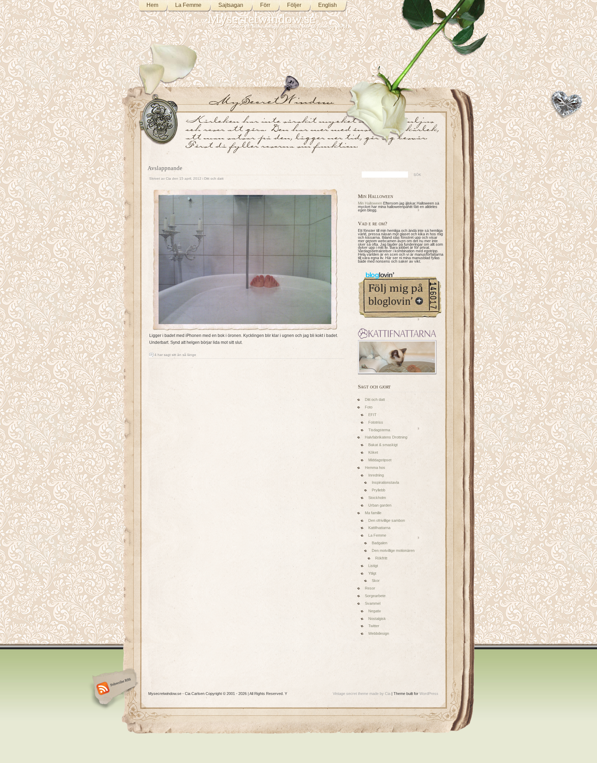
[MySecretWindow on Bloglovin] (400, 319)
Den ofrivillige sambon (386, 520)
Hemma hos (375, 467)
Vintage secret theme (350, 693)
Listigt (373, 566)
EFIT (372, 415)
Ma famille (373, 513)
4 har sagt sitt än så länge (175, 355)
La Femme (188, 5)
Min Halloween (370, 203)
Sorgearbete (375, 596)
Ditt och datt (214, 178)
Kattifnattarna (379, 528)
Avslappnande (165, 168)
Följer (294, 5)
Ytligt (372, 573)
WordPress (428, 693)
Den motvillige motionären (393, 550)
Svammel (372, 603)
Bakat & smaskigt (383, 445)
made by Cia (379, 693)
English (327, 5)
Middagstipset (379, 460)
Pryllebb (378, 490)
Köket (373, 452)
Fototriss (375, 422)
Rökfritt (381, 558)
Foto (368, 407)
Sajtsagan (230, 5)
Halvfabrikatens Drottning (386, 437)
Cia (168, 178)
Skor (376, 580)
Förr (265, 5)
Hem (152, 5)
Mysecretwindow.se (261, 18)
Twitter (373, 626)
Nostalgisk (377, 618)
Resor (370, 588)
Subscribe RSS (113, 689)
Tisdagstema (379, 430)
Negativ (374, 611)
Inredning (376, 475)
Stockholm (377, 498)
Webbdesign (378, 633)
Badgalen (379, 543)
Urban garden (379, 505)
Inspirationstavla (385, 482)
